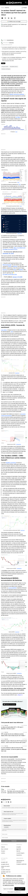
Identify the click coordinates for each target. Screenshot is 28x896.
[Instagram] (15, 18)
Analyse (3, 7)
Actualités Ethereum (5, 869)
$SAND (15, 266)
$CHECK (5, 269)
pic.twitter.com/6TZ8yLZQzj (10, 274)
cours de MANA (12, 588)
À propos (3, 851)
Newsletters (19, 855)
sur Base (18, 117)
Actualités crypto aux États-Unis (5, 872)
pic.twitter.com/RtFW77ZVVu (10, 249)
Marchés (7, 7)
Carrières (3, 853)
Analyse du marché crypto (5, 867)
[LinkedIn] (11, 18)
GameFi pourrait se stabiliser (16, 94)
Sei (19, 184)
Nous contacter (4, 849)
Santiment (17, 373)
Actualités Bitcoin (5, 864)
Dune (16, 131)
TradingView (18, 444)
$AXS (9, 266)
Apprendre (18, 849)
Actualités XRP (4, 862)
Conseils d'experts (20, 853)
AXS (12, 331)
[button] (14, 806)
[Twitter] (5, 18)
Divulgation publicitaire (21, 864)
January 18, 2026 (17, 277)
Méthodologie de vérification (20, 861)
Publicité (3, 847)
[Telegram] (8, 18)
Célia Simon (11, 42)
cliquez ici (19, 695)
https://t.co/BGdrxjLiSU (19, 247)
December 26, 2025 (8, 253)
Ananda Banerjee (10, 40)
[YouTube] (2, 18)
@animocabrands (7, 264)
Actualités (18, 847)
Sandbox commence (11, 462)
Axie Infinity (4, 330)
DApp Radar (19, 233)
